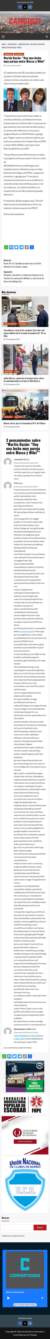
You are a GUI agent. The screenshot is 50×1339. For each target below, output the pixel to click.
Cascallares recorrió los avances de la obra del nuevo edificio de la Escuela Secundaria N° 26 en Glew (25, 333)
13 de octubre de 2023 (13, 65)
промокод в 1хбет (23, 1029)
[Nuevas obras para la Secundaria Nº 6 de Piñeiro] (25, 404)
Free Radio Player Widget (26, 1305)
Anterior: (22, 263)
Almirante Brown (10, 324)
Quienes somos (25, 1318)
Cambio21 (25, 20)
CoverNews (18, 1335)
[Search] (46, 36)
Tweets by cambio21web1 (13, 1235)
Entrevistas (19, 54)
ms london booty (26, 631)
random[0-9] (19, 459)
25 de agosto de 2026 (13, 339)
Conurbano (8, 54)
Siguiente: (24, 276)
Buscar (5, 1218)
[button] (8, 1298)
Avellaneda (8, 417)
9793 (16, 483)
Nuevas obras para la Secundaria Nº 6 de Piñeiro (25, 423)
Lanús (17, 372)
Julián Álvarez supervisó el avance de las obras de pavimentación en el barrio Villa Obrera (24, 379)
